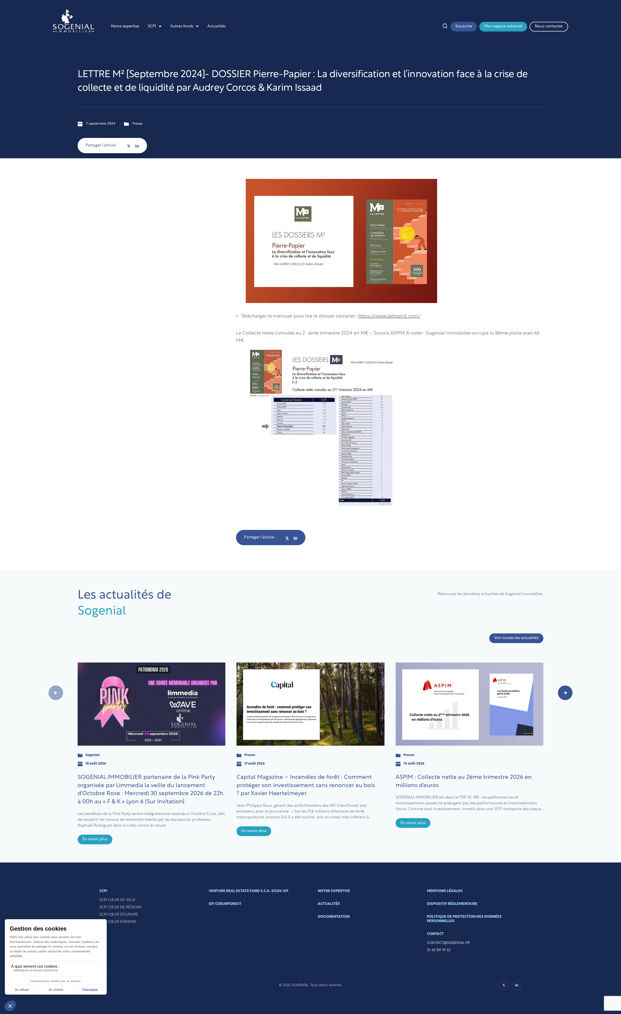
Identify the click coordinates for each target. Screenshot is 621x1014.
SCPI (152, 26)
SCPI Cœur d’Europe (118, 915)
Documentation (334, 917)
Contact (435, 934)
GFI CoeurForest (225, 904)
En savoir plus (94, 839)
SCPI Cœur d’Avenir (117, 922)
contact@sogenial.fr (448, 943)
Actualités (216, 26)
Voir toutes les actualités (516, 638)
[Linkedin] (137, 146)
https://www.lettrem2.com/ (389, 316)
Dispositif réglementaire (452, 904)
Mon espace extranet (503, 26)
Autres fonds (181, 26)
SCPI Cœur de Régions (120, 907)
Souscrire (463, 26)
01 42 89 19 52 (438, 950)
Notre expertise (125, 26)
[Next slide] (565, 693)
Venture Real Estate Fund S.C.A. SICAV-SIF (248, 891)
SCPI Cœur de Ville (117, 900)
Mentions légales (445, 891)
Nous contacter (549, 26)
